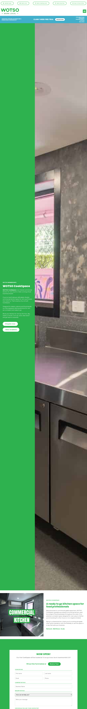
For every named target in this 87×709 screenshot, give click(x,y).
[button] (84, 11)
